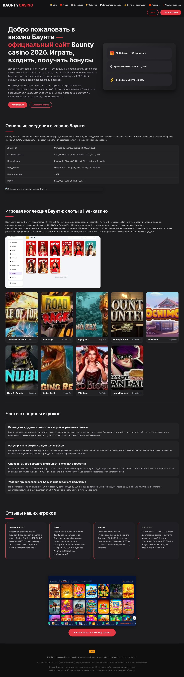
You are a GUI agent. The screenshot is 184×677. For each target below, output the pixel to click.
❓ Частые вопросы (171, 5)
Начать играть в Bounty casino (92, 632)
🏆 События (91, 5)
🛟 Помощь (154, 5)
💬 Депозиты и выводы (111, 5)
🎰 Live (53, 5)
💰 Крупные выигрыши (135, 5)
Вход (152, 12)
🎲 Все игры (77, 5)
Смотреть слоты (41, 105)
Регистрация (18, 105)
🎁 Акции (64, 5)
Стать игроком (171, 12)
